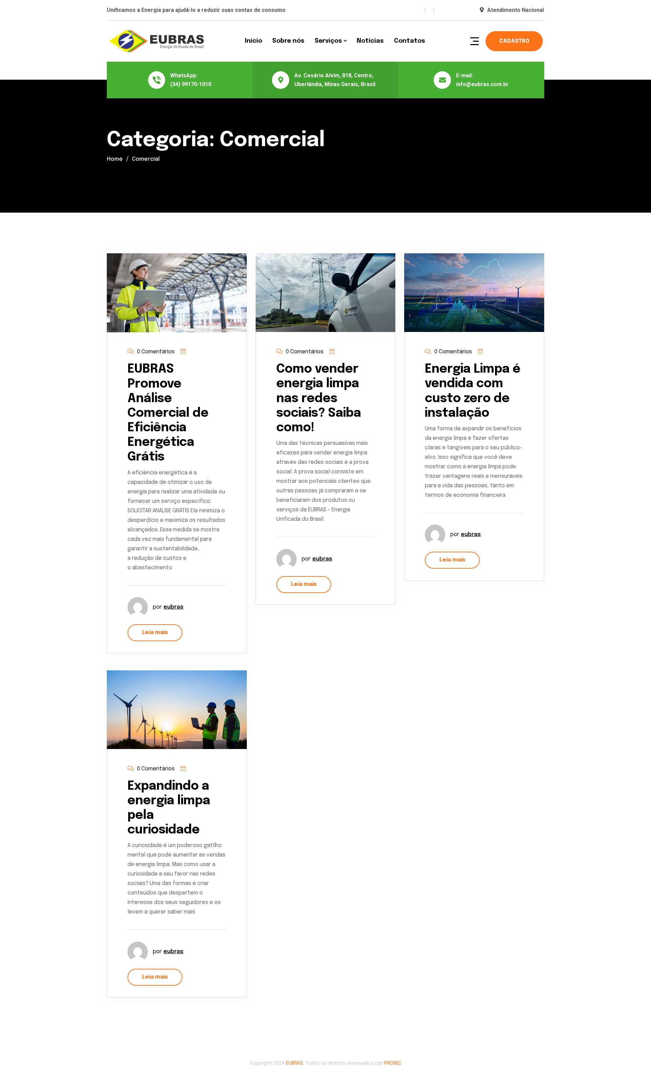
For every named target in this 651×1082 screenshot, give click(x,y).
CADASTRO (514, 41)
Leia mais (155, 632)
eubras (173, 607)
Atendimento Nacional (515, 10)
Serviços (328, 41)
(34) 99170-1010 (190, 84)
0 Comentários (156, 352)
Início (253, 41)
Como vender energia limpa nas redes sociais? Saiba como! (318, 398)
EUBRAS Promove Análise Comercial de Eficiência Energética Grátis (168, 413)
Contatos (409, 41)
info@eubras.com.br (482, 84)
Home (115, 159)
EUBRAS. (295, 1063)
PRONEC (392, 1063)
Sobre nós (288, 41)
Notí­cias (370, 41)
